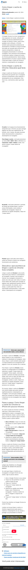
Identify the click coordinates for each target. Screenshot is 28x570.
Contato (23, 568)
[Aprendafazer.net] (4, 2)
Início (3, 18)
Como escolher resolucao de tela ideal (15, 557)
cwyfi (7, 14)
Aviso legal (17, 568)
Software (6, 551)
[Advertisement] (14, 98)
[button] (19, 2)
